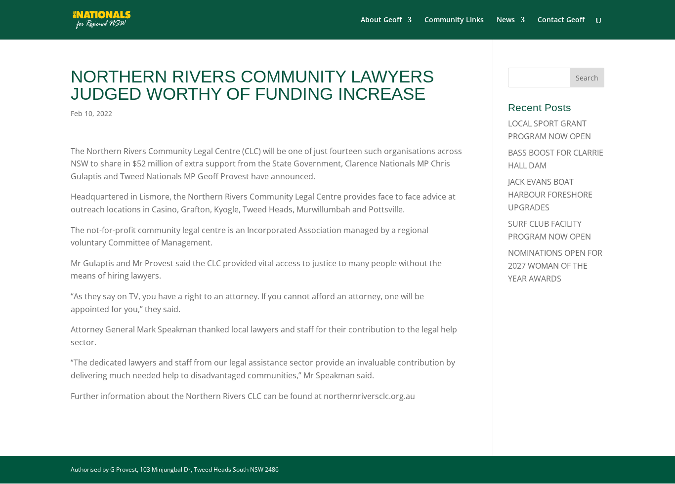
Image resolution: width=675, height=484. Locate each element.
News (506, 20)
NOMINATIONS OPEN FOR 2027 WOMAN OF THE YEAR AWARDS (555, 265)
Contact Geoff (561, 20)
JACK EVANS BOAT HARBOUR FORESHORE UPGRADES (550, 194)
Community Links (454, 20)
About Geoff (381, 20)
